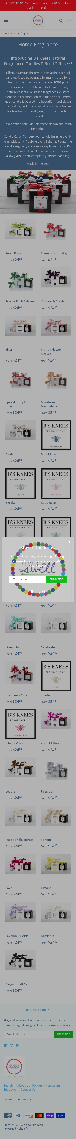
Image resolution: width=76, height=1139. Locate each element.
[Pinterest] (43, 591)
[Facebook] (32, 591)
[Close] (69, 542)
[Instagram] (38, 591)
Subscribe (56, 579)
